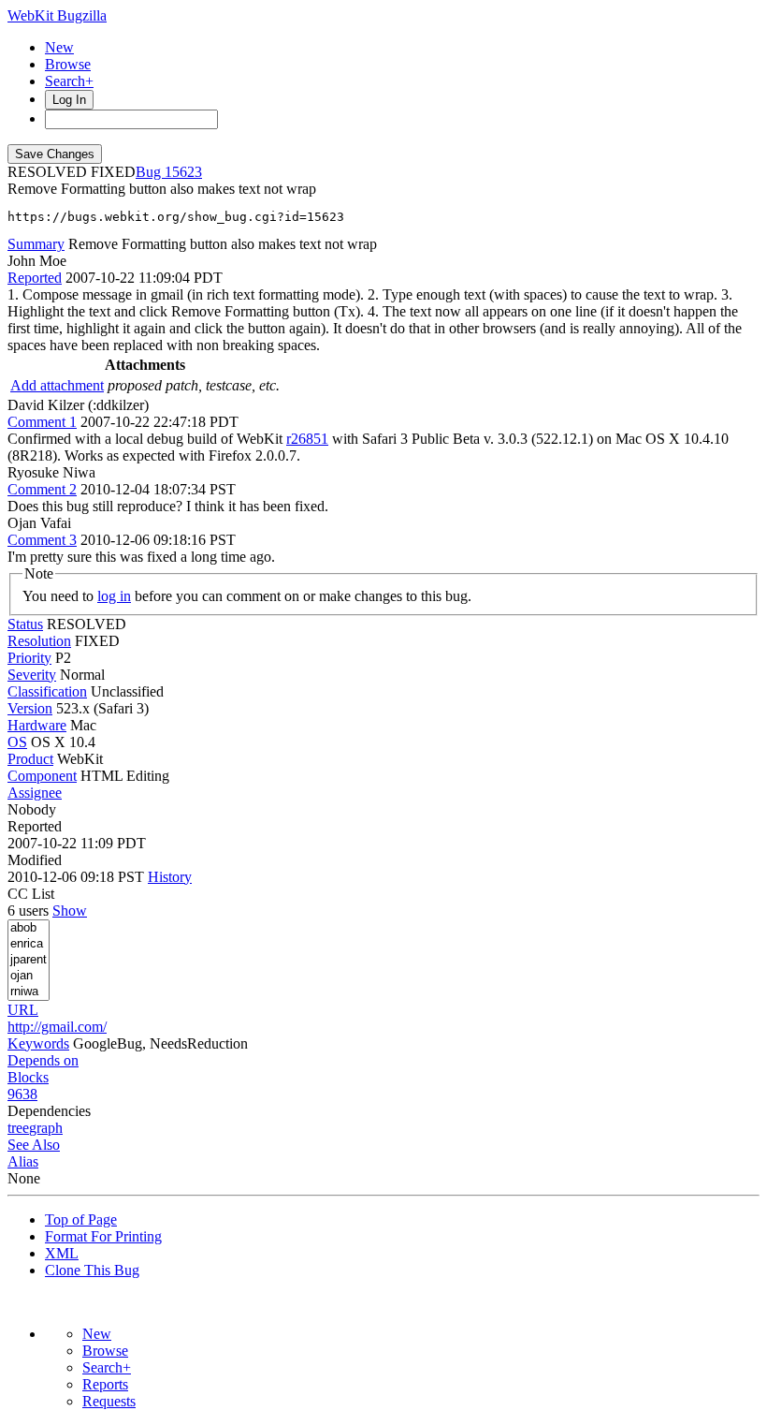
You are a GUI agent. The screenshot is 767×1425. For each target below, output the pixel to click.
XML (62, 1253)
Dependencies (49, 1111)
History (170, 877)
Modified (34, 860)
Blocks (28, 1077)
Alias (22, 1161)
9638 (22, 1094)
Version (29, 708)
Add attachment (57, 385)
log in (114, 596)
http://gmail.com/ (57, 1027)
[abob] (28, 928)
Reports (105, 1384)
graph (46, 1128)
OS (17, 742)
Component (42, 776)
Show (69, 910)
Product (30, 759)
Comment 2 (42, 489)
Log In (69, 100)
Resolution (39, 641)
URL (22, 1010)
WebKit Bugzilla (57, 15)
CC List (30, 894)
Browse (68, 64)
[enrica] (28, 944)
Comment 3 (42, 540)
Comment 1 (42, 422)
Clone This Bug (92, 1270)
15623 (183, 172)
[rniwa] (28, 992)
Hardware (36, 725)
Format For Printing (103, 1236)
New (59, 47)
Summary (36, 244)
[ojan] (28, 976)
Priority (29, 658)
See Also (33, 1145)
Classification (47, 691)
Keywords (38, 1043)
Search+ (69, 81)
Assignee (34, 793)
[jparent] (28, 960)
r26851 (307, 439)
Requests (109, 1401)
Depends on (43, 1060)
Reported (34, 278)
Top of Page (81, 1219)
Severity (31, 675)
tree (18, 1128)
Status (25, 624)
